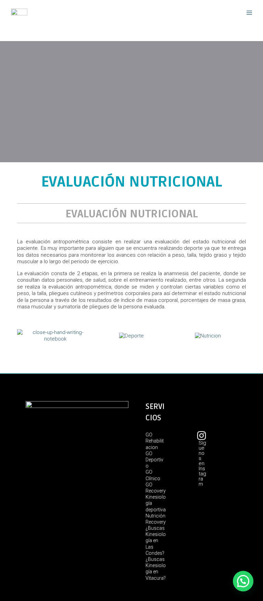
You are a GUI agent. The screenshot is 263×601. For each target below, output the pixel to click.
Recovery (156, 522)
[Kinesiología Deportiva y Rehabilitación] (19, 13)
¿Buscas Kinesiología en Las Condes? (156, 540)
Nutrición (155, 516)
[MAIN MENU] (249, 13)
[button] (243, 581)
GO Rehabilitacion (155, 441)
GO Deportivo (154, 460)
